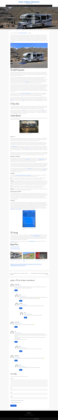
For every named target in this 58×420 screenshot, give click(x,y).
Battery (16, 264)
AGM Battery (12, 264)
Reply (16, 290)
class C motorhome (24, 264)
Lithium (40, 264)
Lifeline (11, 99)
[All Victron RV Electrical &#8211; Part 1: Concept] (41, 255)
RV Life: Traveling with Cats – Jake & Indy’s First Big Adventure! (19, 274)
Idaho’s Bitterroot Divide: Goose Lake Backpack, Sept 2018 (39, 274)
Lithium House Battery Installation (15, 248)
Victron (28, 168)
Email (11, 392)
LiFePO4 (37, 264)
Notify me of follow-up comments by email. (17, 400)
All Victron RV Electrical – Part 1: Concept (40, 259)
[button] (29, 6)
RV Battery (18, 265)
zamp (24, 265)
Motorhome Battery (13, 265)
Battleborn (19, 264)
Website (11, 396)
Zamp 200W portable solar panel (25, 93)
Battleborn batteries (32, 241)
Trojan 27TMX (27, 159)
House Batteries (30, 264)
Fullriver (24, 110)
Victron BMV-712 (36, 236)
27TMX (26, 148)
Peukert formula (44, 169)
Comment (12, 378)
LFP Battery (34, 264)
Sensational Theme (36, 418)
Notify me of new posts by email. (16, 402)
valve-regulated (26, 81)
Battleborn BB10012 (15, 146)
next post (12, 241)
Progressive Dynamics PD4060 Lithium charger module (23, 175)
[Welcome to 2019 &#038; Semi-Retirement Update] (29, 255)
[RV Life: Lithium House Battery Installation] (16, 255)
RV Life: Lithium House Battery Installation (15, 259)
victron (22, 265)
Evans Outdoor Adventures (29, 2)
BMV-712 (31, 168)
